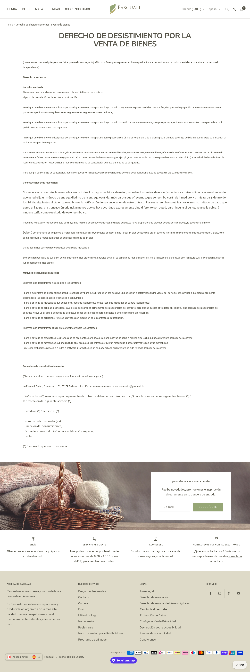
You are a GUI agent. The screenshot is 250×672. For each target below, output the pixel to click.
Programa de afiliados (92, 639)
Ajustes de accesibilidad (155, 633)
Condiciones (148, 639)
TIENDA (12, 9)
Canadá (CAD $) (191, 9)
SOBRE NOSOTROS (77, 9)
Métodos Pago (87, 615)
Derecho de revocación (154, 597)
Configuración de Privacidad (158, 621)
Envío (81, 609)
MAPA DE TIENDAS (47, 9)
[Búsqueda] (227, 9)
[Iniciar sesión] (234, 9)
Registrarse (85, 627)
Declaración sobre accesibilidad (160, 627)
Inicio (10, 24)
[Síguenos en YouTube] (238, 593)
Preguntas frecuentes (92, 591)
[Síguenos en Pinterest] (229, 593)
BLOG (26, 9)
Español (212, 9)
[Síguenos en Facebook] (210, 593)
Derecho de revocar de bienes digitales (165, 603)
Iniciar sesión (86, 621)
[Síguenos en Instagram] (219, 593)
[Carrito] (241, 9)
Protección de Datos (153, 615)
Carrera (83, 603)
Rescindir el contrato (153, 609)
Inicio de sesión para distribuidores (100, 633)
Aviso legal (147, 591)
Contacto (84, 597)
